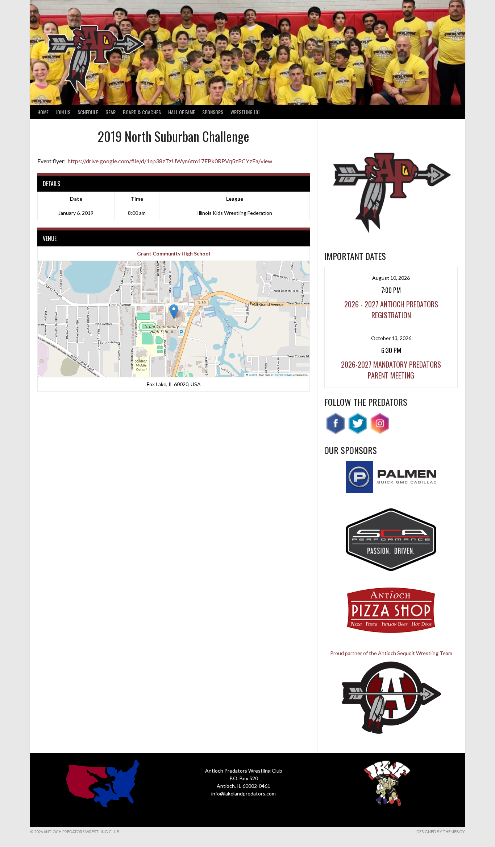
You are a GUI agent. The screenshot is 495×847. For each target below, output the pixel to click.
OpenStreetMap (283, 375)
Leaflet (252, 375)
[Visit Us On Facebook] (335, 432)
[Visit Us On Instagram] (380, 432)
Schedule (88, 112)
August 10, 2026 (391, 278)
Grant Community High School (173, 253)
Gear (110, 112)
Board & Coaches (142, 112)
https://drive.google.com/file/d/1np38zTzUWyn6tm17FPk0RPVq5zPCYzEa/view (170, 160)
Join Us (63, 112)
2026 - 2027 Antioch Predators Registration (391, 309)
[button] (173, 311)
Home (43, 112)
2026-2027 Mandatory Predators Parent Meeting (391, 370)
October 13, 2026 (391, 338)
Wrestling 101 (245, 112)
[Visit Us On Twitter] (357, 432)
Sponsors (212, 112)
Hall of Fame (181, 112)
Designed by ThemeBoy (440, 831)
